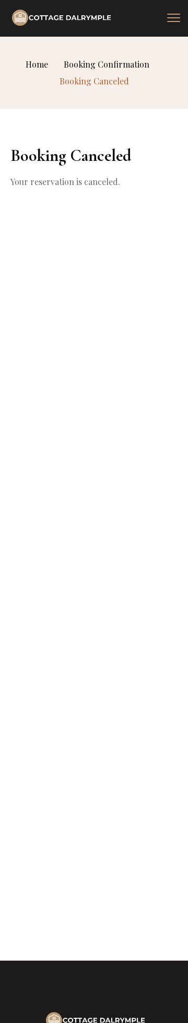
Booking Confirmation (106, 64)
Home (37, 64)
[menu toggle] (173, 18)
